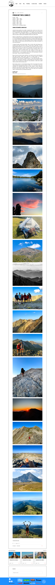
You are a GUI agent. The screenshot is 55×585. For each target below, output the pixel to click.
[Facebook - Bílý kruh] (10, 581)
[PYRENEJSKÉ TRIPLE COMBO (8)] (14, 555)
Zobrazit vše (44, 550)
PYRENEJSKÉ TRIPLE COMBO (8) (14, 559)
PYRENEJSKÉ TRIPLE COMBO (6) (27, 559)
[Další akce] (41, 12)
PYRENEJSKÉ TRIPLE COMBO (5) (40, 559)
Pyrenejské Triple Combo (16, 540)
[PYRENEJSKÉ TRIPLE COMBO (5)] (40, 555)
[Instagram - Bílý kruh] (12, 581)
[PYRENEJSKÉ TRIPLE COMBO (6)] (27, 555)
